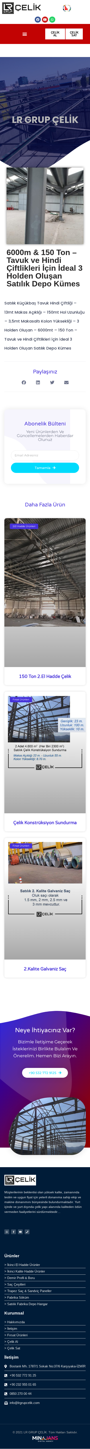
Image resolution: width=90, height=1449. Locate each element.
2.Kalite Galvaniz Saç (45, 969)
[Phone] (27, 1231)
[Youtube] (45, 20)
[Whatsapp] (52, 20)
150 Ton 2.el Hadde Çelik (45, 676)
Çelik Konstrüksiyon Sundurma (45, 822)
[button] (24, 34)
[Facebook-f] (13, 1231)
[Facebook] (38, 20)
